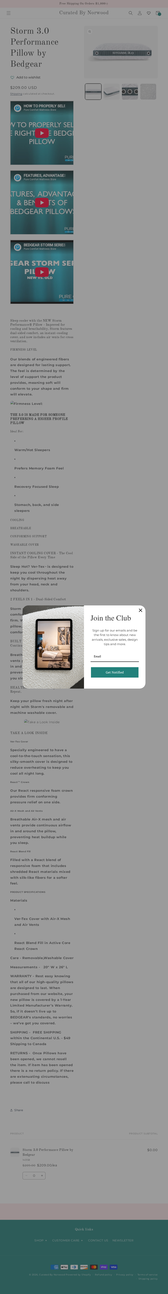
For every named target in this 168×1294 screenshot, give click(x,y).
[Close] (140, 610)
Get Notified (115, 672)
